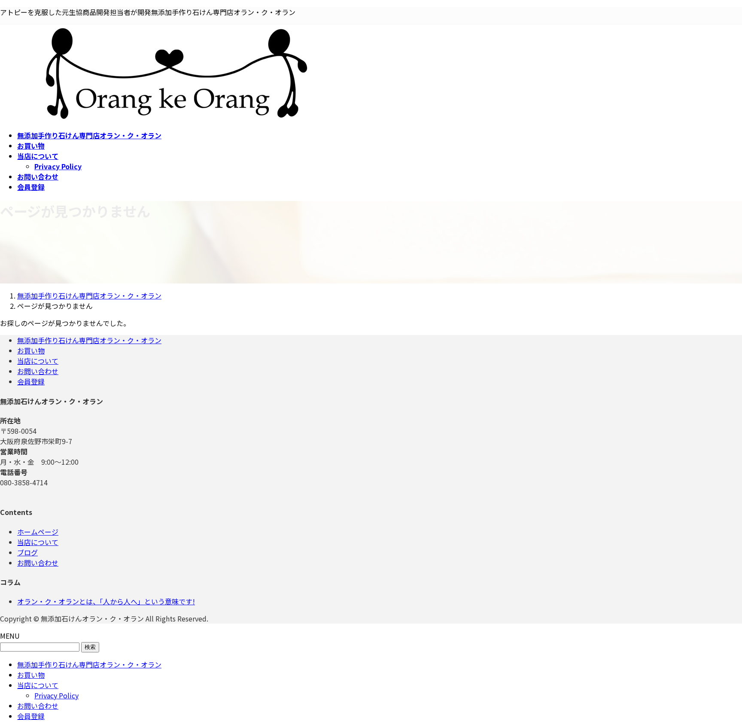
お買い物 (31, 350)
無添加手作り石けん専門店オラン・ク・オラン (89, 340)
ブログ (27, 552)
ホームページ (37, 532)
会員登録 (31, 381)
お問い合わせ (37, 371)
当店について (37, 361)
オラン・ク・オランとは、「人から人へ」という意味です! (106, 601)
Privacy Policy (58, 166)
